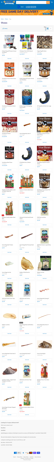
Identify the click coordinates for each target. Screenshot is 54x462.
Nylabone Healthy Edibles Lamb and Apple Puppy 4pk (8, 190)
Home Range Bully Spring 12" (43, 298)
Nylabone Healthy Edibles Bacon (26, 189)
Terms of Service (38, 456)
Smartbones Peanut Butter (42, 78)
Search (14, 456)
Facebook (31, 456)
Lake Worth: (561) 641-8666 (31, 6)
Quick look (9, 58)
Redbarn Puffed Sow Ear (25, 272)
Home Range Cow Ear (6, 272)
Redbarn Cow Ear (40, 272)
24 (45, 28)
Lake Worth (3, 430)
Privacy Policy (19, 456)
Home (2, 19)
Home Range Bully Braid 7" (25, 353)
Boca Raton (3, 427)
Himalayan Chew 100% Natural (26, 51)
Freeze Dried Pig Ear (41, 353)
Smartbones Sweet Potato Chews (9, 78)
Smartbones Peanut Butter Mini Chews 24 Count (43, 190)
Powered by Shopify (27, 459)
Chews (6, 19)
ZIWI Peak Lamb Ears (41, 217)
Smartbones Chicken (6, 133)
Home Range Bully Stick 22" (43, 324)
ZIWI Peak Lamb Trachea (25, 298)
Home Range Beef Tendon (7, 244)
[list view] (50, 28)
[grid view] (47, 28)
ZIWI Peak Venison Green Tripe (8, 298)
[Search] (48, 2)
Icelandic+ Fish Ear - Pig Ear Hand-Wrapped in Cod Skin (9, 380)
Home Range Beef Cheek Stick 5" (9, 353)
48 (45, 30)
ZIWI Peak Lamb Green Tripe (25, 379)
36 (45, 29)
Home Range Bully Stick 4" (25, 133)
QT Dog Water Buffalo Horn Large (44, 106)
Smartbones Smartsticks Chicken (9, 106)
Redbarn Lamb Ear (6, 324)
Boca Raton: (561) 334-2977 (31, 7)
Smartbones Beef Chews (7, 162)
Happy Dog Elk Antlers (41, 51)
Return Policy (26, 456)
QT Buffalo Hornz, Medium (25, 162)
